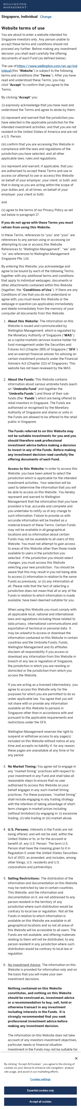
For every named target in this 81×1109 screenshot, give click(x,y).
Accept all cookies (40, 1101)
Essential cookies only (40, 1090)
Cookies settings (40, 1079)
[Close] (76, 1058)
